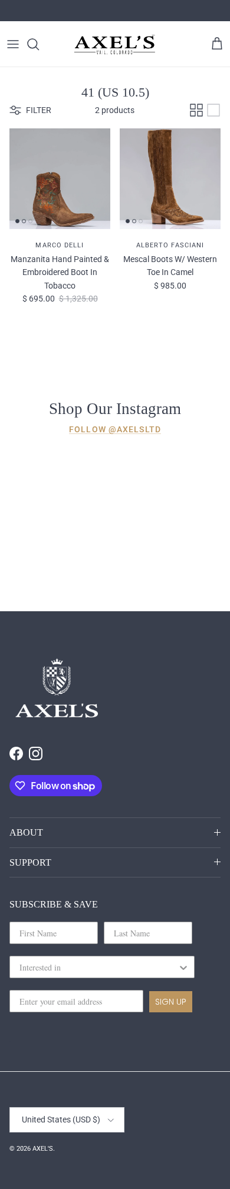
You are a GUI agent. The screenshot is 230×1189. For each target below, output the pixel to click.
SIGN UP (170, 1002)
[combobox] (98, 967)
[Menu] (13, 44)
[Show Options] (183, 967)
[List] (213, 110)
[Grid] (196, 110)
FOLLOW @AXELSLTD (115, 429)
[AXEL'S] (115, 44)
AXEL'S (42, 1148)
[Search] (39, 44)
